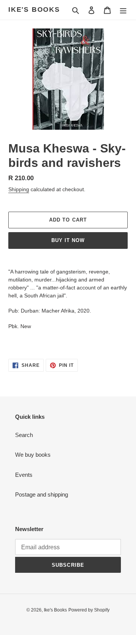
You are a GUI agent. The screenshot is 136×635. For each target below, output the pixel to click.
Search (24, 435)
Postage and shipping (41, 494)
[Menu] (123, 10)
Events (23, 475)
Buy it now (68, 240)
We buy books (33, 454)
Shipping (18, 189)
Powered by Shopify (89, 610)
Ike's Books (34, 9)
